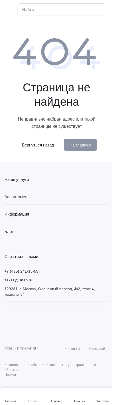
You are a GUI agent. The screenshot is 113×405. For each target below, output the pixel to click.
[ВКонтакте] (7, 320)
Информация (16, 214)
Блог (8, 231)
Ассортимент (16, 196)
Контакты (72, 349)
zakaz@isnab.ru (18, 280)
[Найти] (98, 9)
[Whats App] (18, 320)
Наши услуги (16, 179)
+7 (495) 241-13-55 (21, 271)
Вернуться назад (38, 145)
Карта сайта (99, 349)
